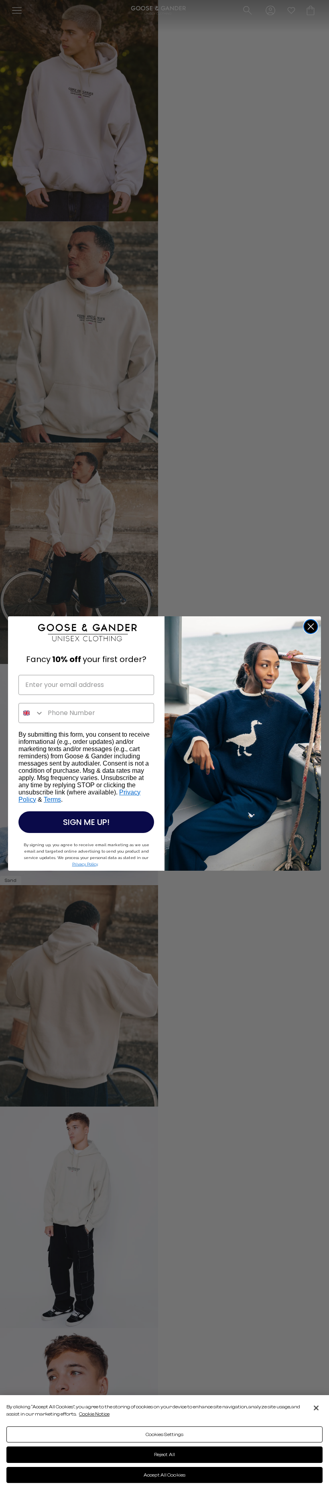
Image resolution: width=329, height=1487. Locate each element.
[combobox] (31, 713)
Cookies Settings (165, 1434)
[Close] (316, 1408)
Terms (52, 799)
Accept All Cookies (164, 1475)
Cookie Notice (94, 1414)
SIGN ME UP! (86, 822)
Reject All (164, 1454)
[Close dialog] (311, 627)
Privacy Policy (84, 864)
